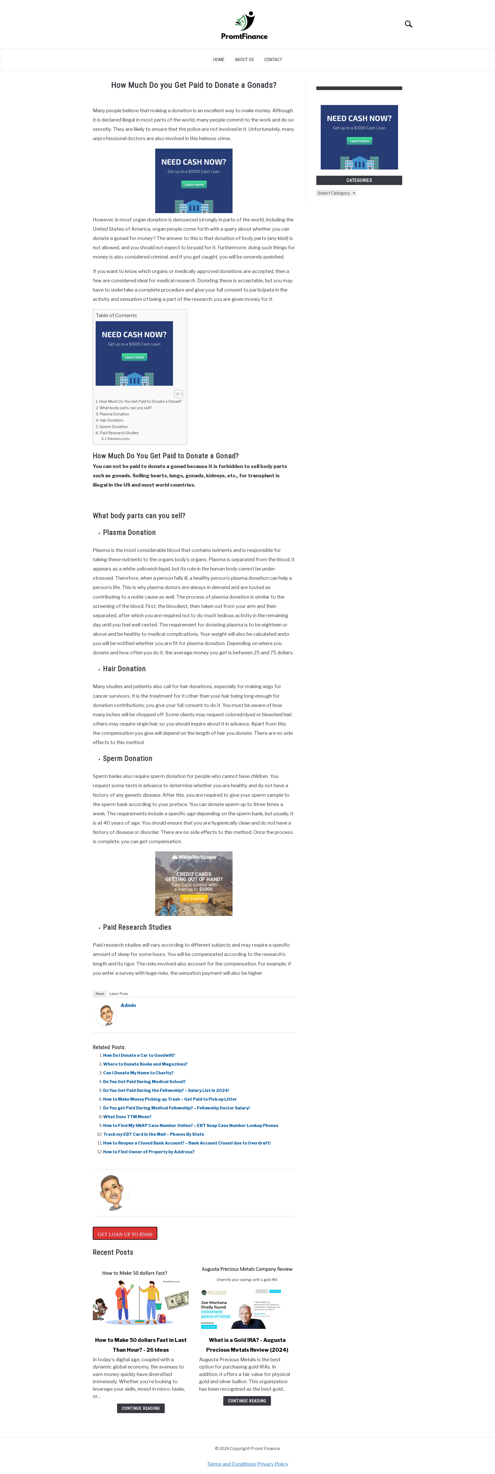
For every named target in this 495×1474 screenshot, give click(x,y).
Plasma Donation (114, 414)
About (99, 994)
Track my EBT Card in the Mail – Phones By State (153, 1134)
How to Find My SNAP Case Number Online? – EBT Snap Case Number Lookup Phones (190, 1125)
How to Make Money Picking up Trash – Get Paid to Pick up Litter (170, 1099)
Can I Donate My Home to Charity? (138, 1072)
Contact (273, 59)
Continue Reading (141, 1408)
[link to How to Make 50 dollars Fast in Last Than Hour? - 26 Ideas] (141, 1296)
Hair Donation (111, 420)
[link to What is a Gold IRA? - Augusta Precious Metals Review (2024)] (247, 1296)
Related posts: (119, 439)
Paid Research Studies (119, 433)
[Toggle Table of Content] (176, 394)
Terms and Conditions (231, 1464)
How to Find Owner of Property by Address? (148, 1151)
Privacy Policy (272, 1464)
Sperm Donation (114, 426)
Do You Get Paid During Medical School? (144, 1081)
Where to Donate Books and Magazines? (145, 1064)
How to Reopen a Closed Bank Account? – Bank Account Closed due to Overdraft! (187, 1143)
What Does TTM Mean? (127, 1116)
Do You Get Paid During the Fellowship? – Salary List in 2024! (166, 1090)
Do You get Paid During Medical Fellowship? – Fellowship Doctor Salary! (176, 1108)
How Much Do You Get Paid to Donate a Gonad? (140, 401)
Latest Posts (118, 994)
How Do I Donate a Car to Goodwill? (139, 1055)
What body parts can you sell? (126, 408)
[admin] (106, 1024)
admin (128, 1005)
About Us (244, 59)
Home (219, 59)
